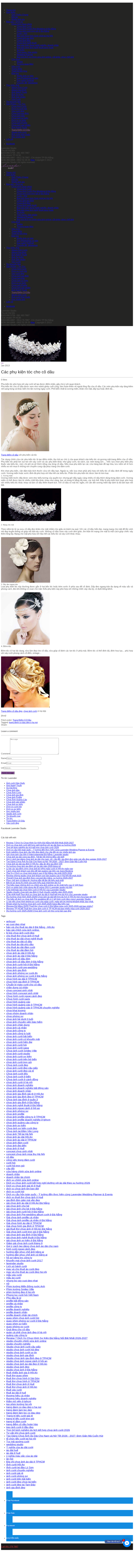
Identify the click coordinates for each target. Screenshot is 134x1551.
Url (2, 768)
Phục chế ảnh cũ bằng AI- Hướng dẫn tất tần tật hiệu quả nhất (35, 880)
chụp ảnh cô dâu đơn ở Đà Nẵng (24, 961)
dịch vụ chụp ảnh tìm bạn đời (22, 1188)
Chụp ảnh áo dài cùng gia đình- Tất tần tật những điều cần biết (35, 857)
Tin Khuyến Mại (13, 102)
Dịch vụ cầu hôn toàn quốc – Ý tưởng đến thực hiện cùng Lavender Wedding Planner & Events (50, 850)
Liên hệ (9, 139)
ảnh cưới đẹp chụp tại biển (21, 1481)
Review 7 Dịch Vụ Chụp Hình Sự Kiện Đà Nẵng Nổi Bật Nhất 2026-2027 (40, 843)
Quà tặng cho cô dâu (18, 1329)
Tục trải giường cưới (17, 1441)
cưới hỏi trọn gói (15, 1165)
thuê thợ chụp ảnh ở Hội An (21, 1387)
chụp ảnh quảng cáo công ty (22, 1122)
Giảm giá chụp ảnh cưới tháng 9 (24, 1243)
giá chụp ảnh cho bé (17, 1206)
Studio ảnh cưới (19, 132)
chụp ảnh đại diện (16, 1145)
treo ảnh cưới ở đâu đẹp (20, 1427)
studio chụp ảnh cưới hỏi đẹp (22, 1349)
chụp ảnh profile (15, 1114)
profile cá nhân (14, 1303)
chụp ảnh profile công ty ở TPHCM (25, 1116)
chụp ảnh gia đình (16, 970)
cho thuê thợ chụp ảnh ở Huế (22, 935)
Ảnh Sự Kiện (18, 95)
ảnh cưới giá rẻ (14, 1473)
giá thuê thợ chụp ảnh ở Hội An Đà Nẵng (29, 1229)
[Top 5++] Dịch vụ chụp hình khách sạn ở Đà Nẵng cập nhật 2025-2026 (39, 873)
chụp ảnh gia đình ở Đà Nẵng (23, 1102)
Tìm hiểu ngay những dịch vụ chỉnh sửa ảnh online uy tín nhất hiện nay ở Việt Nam (44, 885)
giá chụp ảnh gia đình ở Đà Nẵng (25, 1234)
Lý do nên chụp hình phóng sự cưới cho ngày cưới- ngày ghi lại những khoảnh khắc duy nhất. (50, 901)
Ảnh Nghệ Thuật (19, 92)
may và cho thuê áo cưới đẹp (22, 1269)
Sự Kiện (20, 50)
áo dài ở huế (13, 1453)
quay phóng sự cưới (17, 1326)
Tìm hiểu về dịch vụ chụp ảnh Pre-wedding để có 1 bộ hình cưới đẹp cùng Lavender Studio (48, 899)
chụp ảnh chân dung (18, 1025)
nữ (7, 1283)
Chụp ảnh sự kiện (20, 118)
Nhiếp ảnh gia (18, 19)
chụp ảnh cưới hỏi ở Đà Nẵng (23, 964)
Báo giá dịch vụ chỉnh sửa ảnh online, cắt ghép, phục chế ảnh (45, 57)
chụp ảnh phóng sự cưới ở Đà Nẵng (26, 976)
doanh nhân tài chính (18, 1177)
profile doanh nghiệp (17, 1309)
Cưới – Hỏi (22, 33)
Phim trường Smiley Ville (20, 1289)
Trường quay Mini (25, 64)
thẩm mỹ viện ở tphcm (18, 1401)
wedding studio (14, 1444)
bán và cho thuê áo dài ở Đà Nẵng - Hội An (30, 927)
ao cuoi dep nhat (15, 924)
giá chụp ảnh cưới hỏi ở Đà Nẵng (25, 1211)
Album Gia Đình (19, 90)
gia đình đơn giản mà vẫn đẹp (23, 1200)
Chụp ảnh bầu (18, 116)
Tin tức (9, 818)
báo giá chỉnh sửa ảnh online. (23, 930)
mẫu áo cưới (13, 1277)
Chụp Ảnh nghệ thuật (27, 43)
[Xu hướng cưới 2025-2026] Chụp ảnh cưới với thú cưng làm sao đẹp (38, 911)
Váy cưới (16, 66)
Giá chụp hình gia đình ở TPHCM (25, 1226)
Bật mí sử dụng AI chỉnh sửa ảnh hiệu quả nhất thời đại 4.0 (33, 883)
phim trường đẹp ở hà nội (20, 1292)
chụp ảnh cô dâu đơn (18, 958)
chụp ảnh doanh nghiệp (19, 1085)
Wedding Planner (25, 55)
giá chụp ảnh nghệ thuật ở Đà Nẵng (26, 1237)
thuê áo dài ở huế (16, 1392)
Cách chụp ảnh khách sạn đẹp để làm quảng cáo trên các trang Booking (39, 871)
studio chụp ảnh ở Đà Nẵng (21, 1369)
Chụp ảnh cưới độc (17, 1073)
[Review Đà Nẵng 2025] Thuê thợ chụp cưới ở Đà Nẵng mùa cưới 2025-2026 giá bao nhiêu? (49, 906)
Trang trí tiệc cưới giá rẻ (19, 1415)
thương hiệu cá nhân (18, 1395)
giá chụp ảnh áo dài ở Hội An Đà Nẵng (28, 1203)
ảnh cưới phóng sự (17, 1476)
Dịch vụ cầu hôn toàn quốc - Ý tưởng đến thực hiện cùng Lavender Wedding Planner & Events (59, 1194)
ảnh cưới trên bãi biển (18, 1479)
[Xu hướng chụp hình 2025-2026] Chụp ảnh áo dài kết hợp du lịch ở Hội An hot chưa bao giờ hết (51, 897)
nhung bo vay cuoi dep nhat (22, 1280)
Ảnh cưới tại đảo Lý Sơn (20, 1467)
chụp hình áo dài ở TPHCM (21, 979)
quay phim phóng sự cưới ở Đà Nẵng (27, 1321)
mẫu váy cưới (14, 1275)
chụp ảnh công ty (16, 1030)
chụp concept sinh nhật (19, 990)
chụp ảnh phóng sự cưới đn (22, 973)
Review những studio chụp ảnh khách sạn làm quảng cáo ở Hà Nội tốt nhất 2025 (43, 876)
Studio (20, 62)
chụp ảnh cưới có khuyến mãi (23, 1039)
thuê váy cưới (14, 1389)
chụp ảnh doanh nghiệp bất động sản (27, 1088)
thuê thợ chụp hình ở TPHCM (22, 1381)
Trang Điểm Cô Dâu (21, 130)
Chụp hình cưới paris (18, 999)
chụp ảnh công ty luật (18, 1033)
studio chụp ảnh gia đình (20, 1355)
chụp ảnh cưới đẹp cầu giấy (22, 1068)
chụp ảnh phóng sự (17, 1111)
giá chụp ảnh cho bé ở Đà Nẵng (24, 1208)
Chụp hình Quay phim (22, 24)
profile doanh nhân (16, 1312)
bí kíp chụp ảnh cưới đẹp (20, 933)
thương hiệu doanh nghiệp (21, 1398)
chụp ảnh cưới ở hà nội (19, 1082)
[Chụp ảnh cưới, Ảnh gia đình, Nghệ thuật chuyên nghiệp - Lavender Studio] (11, 168)
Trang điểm (17, 69)
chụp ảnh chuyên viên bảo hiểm (24, 1022)
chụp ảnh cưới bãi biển (19, 1036)
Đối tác (15, 17)
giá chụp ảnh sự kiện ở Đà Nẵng (24, 1240)
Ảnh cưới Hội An (15, 1464)
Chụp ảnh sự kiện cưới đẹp (21, 1128)
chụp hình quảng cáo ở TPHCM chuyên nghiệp (33, 1007)
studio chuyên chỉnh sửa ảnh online (26, 1341)
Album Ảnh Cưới (19, 87)
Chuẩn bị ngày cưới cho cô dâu (24, 984)
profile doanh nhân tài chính (22, 1315)
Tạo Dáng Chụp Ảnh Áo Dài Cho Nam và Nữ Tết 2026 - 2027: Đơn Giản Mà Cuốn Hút (54, 1435)
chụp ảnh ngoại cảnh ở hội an (23, 1108)
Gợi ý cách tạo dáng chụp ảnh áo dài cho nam (32, 1246)
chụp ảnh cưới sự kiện (19, 1056)
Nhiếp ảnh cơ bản (25, 76)
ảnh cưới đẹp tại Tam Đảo (20, 1484)
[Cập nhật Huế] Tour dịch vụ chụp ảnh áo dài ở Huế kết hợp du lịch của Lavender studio (47, 894)
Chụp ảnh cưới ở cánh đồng (22, 1079)
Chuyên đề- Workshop (27, 83)
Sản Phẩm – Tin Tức (16, 104)
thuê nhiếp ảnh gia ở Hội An (22, 1372)
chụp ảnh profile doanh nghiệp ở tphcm (28, 1119)
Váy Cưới (16, 99)
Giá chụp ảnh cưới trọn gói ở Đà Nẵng (27, 1231)
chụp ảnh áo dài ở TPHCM (21, 1139)
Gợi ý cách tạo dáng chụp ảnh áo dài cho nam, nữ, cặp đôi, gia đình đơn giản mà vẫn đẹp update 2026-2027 (56, 859)
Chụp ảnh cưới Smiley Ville (21, 1050)
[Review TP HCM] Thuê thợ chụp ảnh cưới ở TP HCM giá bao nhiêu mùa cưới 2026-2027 (48, 909)
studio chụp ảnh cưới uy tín (21, 1352)
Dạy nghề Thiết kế (25, 80)
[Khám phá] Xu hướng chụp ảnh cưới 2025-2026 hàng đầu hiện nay (37, 904)
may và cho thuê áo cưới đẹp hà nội (26, 1272)
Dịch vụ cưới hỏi (19, 109)
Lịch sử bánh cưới (16, 1266)
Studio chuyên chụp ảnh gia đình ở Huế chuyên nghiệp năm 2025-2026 (39, 892)
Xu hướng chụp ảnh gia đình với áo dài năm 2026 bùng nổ (33, 866)
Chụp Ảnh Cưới (24, 26)
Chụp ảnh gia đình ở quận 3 (22, 1099)
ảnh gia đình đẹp (15, 1487)
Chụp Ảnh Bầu (23, 40)
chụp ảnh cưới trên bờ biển (21, 1059)
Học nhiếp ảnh (18, 137)
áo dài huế (12, 1450)
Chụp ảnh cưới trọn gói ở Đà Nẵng (33, 31)
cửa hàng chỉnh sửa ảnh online (23, 1171)
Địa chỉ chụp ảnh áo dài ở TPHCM (25, 1461)
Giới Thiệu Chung (20, 15)
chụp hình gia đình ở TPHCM (22, 981)
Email (3, 763)
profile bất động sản (17, 1300)
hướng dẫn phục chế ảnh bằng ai (25, 1252)
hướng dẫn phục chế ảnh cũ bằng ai (26, 1254)
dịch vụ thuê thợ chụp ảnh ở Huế (24, 1197)
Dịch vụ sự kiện (19, 120)
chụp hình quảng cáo (18, 1002)
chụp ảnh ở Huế (15, 1148)
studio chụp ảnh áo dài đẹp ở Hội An (26, 1364)
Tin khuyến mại (13, 816)
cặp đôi (10, 1168)
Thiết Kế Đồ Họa (19, 71)
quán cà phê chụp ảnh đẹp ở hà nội (26, 1332)
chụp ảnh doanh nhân (18, 1091)
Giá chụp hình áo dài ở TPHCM (24, 1223)
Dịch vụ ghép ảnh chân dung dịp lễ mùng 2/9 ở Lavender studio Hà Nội (39, 887)
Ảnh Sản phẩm (18, 97)
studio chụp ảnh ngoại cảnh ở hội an (26, 1361)
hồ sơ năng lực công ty (19, 1257)
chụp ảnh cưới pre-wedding (21, 967)
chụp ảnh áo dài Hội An (19, 1137)
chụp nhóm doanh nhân (19, 1013)
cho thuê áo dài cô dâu (19, 941)
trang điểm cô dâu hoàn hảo (22, 1424)
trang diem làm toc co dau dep (23, 1412)
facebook (10, 144)
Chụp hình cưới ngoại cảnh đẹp (24, 996)
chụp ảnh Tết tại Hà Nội (19, 1134)
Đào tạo (15, 73)
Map (33, 160)
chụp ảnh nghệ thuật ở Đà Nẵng (24, 1105)
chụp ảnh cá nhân (16, 1027)
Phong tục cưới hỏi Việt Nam (22, 1295)
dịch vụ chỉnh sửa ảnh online (22, 1180)
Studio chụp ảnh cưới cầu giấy (23, 1346)
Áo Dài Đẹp (11, 788)
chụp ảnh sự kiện (16, 1125)
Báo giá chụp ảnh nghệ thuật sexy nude (35, 48)
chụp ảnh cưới (30, 711)
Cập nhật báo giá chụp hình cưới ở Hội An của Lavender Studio (35, 890)
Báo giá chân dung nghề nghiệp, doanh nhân (38, 45)
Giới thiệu (10, 12)
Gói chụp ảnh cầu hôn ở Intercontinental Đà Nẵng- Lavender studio (37, 854)
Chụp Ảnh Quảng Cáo (16, 800)
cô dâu (10, 1157)
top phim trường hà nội (19, 1404)
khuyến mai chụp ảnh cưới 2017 (24, 1260)
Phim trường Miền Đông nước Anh (25, 1286)
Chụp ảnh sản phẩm (21, 125)
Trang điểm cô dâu (9, 455)
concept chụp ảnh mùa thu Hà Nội (25, 1154)
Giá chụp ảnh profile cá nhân (22, 1217)
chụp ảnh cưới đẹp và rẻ (20, 1070)
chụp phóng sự (14, 1016)
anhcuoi (10, 921)
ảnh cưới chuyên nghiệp (20, 1470)
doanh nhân (13, 1174)
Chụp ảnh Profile (19, 123)
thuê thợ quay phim (17, 1375)
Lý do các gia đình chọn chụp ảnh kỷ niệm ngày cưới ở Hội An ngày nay (39, 869)
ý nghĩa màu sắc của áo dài (21, 1456)
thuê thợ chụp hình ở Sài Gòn (23, 1378)
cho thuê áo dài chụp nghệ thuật (24, 938)
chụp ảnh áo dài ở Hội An (20, 953)
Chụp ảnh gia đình (25, 38)
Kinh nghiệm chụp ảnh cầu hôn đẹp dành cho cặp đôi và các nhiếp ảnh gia (41, 852)
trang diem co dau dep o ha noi (23, 722)
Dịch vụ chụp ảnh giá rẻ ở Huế (23, 1185)
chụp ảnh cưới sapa (17, 1047)
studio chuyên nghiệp (18, 1344)
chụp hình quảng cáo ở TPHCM (24, 1004)
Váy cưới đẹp (18, 111)
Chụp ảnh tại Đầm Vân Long (22, 1131)
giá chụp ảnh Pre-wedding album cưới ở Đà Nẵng (34, 1214)
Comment (5, 754)
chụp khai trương (16, 1010)
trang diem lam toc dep (19, 1410)
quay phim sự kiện (16, 1323)
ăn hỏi (9, 1458)
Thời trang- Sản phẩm (27, 52)
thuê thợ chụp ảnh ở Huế (20, 1384)
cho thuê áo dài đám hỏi (19, 950)
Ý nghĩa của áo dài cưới (19, 1447)
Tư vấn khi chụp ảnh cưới (20, 1433)
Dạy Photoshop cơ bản (27, 78)
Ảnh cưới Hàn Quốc (21, 135)
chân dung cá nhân (17, 987)
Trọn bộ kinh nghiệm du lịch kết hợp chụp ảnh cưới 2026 (32, 847)
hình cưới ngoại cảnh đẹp (20, 1249)
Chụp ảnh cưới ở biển (18, 1076)
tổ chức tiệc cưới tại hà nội (21, 1438)
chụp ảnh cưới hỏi (16, 1045)
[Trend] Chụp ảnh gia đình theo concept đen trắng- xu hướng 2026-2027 (39, 878)
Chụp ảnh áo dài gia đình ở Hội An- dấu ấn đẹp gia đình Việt (34, 864)
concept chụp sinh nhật (19, 1151)
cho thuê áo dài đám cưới (20, 947)
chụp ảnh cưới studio (18, 1053)
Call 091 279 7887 (9, 1547)
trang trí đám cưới (16, 1421)
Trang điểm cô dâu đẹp (11, 711)
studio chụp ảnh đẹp (17, 1367)
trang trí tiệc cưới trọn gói (20, 1418)
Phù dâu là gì (13, 1298)
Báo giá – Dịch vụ (14, 22)
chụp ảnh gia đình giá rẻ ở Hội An (25, 1093)
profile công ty (14, 1306)
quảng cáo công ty (16, 1335)
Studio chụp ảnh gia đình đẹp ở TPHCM (28, 1358)
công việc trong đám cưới (20, 1160)
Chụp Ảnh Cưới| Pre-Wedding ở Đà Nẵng (36, 29)
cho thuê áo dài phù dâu (20, 944)
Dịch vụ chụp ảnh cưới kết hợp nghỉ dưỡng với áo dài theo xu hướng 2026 (41, 845)
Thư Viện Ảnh (12, 85)
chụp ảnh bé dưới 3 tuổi (19, 1019)
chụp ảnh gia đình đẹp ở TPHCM (24, 1096)
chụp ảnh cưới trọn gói (19, 1062)
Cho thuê (16, 59)
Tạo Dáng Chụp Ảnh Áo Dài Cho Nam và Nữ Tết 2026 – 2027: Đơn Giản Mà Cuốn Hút (46, 861)
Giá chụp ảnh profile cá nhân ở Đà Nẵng (29, 1220)
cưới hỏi (10, 1162)
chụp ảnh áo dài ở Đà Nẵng (21, 956)
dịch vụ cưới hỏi (15, 1191)
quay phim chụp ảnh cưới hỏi (22, 1318)
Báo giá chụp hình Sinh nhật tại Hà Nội (35, 36)
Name (4, 758)
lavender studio (15, 1263)
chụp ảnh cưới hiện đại (19, 1042)
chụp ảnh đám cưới (17, 1142)
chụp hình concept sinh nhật (22, 993)
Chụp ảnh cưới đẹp (17, 1065)
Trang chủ (11, 10)
